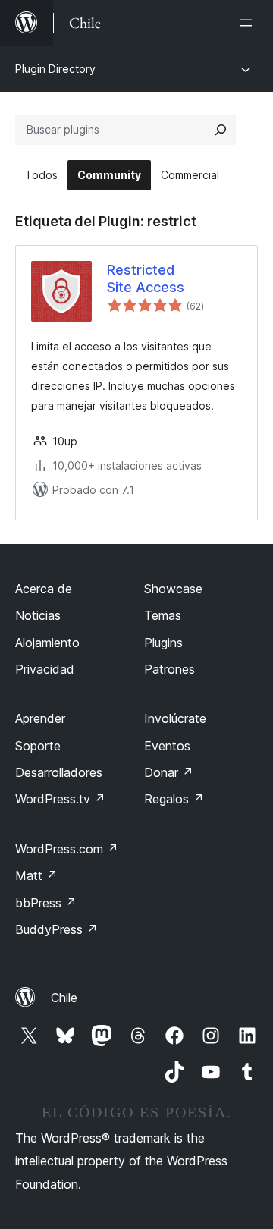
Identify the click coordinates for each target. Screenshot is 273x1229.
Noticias (38, 615)
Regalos (174, 798)
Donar (168, 772)
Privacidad (44, 669)
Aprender (40, 718)
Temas (162, 615)
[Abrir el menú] (248, 23)
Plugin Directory (55, 68)
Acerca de (43, 588)
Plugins (163, 642)
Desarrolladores (58, 772)
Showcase (173, 588)
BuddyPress (56, 929)
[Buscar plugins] (221, 130)
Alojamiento (47, 642)
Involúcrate (175, 718)
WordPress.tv (60, 798)
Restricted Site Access (145, 278)
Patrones (169, 669)
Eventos (167, 745)
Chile (64, 997)
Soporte (38, 745)
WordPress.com (66, 849)
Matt (36, 875)
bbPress (46, 902)
